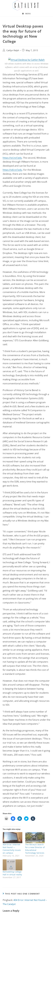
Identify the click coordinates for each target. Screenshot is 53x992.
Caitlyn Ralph (12, 50)
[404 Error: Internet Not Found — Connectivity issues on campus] (12, 837)
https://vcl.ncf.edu (12, 157)
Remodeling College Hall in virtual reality (12, 873)
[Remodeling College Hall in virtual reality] (12, 864)
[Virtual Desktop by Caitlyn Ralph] (26, 59)
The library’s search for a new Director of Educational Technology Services (35, 848)
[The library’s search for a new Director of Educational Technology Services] (35, 837)
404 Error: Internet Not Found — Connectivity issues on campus (12, 848)
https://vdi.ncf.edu (12, 169)
